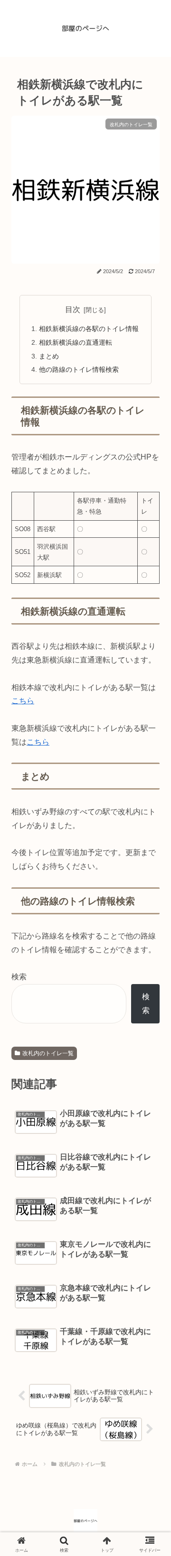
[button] (147, 1276)
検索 (19, 977)
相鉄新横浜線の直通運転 (75, 342)
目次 (72, 309)
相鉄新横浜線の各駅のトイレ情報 (89, 328)
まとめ (49, 356)
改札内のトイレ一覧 (48, 1053)
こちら (22, 701)
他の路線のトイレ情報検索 (79, 369)
